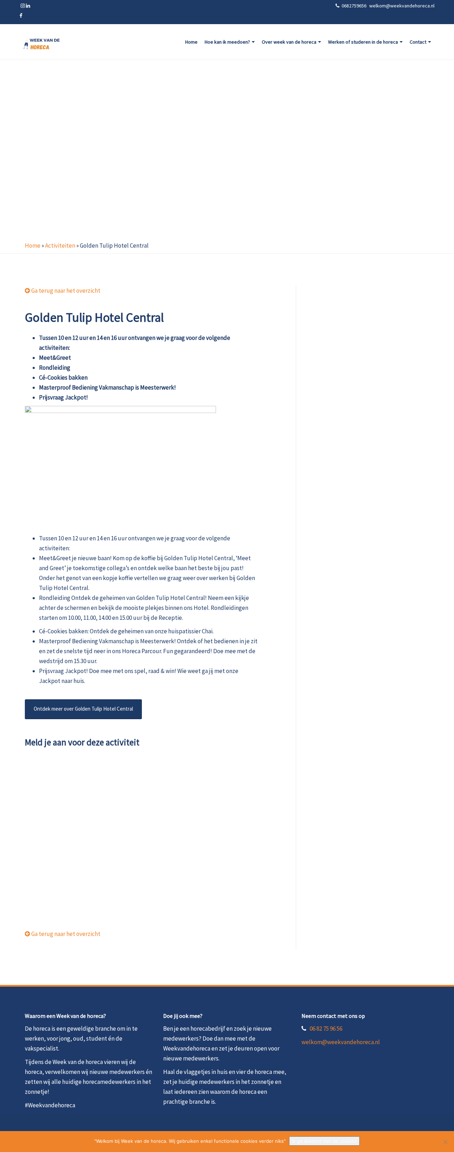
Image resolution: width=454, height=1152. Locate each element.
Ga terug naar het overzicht (65, 290)
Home (191, 42)
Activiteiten (60, 245)
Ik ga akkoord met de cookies (324, 1141)
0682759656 (354, 5)
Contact (418, 42)
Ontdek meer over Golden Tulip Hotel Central (83, 708)
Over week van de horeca (289, 42)
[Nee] (445, 1141)
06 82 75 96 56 (326, 1028)
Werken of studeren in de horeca (363, 42)
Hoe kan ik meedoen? (227, 42)
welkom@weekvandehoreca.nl (340, 1042)
